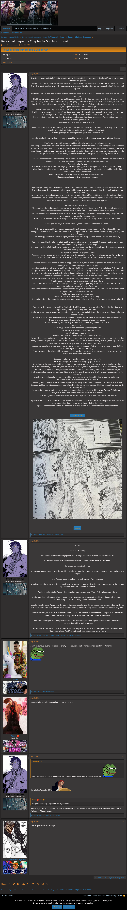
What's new (31, 28)
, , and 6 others (48, 534)
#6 (123, 822)
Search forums (16, 33)
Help (120, 895)
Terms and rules (99, 895)
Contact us (87, 895)
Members (45, 28)
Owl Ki (15, 679)
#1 (123, 74)
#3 (123, 642)
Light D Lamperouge (10, 45)
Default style (8, 895)
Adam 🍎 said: (37, 800)
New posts (5, 33)
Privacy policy (111, 895)
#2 (123, 541)
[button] (23, 28)
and (45, 692)
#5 (123, 756)
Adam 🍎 (15, 736)
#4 (123, 698)
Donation (18, 28)
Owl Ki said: (36, 761)
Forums (6, 28)
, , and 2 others (57, 635)
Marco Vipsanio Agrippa (15, 859)
